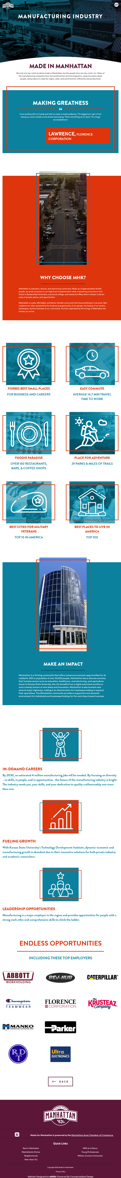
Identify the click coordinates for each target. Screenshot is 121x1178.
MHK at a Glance (90, 1148)
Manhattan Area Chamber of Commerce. (92, 1135)
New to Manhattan (31, 1148)
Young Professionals (90, 1151)
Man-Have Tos (31, 1159)
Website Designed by (38, 1176)
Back (63, 1081)
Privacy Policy (60, 1172)
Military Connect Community (90, 1155)
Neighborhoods (30, 1155)
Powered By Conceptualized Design (75, 1176)
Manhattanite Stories (31, 1151)
